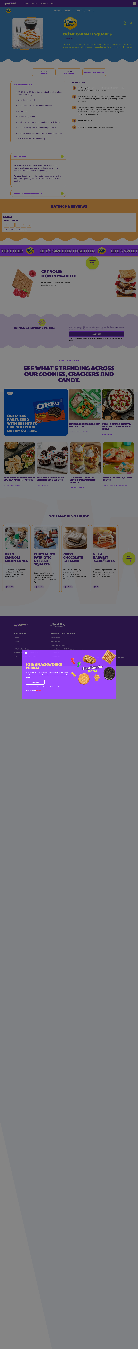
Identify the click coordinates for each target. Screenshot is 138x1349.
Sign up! (35, 682)
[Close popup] (26, 653)
